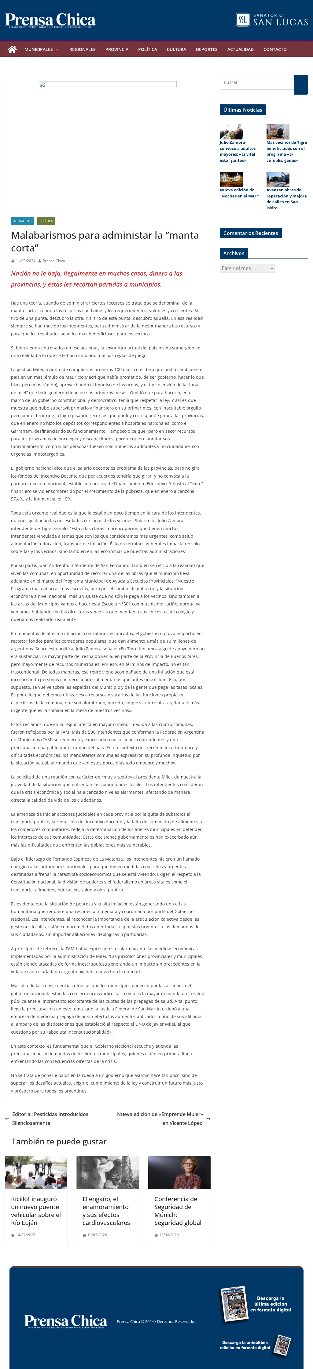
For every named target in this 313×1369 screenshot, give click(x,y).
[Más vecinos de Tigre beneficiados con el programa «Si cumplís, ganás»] (278, 131)
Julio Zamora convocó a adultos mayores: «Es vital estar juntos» (238, 151)
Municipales (38, 49)
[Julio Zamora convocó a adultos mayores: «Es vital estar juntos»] (231, 131)
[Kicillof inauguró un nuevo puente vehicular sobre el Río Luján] (36, 1160)
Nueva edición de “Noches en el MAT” (239, 193)
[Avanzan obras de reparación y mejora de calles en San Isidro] (278, 179)
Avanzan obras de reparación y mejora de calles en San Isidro (287, 199)
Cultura (176, 49)
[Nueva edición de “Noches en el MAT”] (231, 179)
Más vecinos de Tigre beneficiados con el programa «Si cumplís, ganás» (287, 151)
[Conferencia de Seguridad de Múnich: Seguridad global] (179, 1160)
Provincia (116, 49)
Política (147, 49)
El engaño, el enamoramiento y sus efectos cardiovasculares (106, 1211)
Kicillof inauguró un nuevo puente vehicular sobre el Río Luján (36, 1211)
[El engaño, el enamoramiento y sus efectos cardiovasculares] (107, 1160)
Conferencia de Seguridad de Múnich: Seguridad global (177, 1211)
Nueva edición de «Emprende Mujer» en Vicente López (160, 1118)
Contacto (275, 49)
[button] (56, 49)
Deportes (207, 49)
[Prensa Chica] (12, 49)
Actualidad (240, 49)
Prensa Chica (54, 260)
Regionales (82, 49)
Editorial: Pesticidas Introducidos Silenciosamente (50, 1118)
